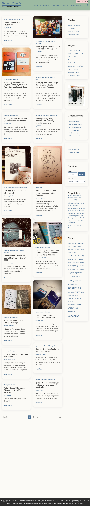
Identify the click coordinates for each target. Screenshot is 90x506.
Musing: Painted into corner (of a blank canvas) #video (15, 119)
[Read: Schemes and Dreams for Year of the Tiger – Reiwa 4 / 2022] (16, 232)
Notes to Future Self (10, 19)
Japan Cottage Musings (11, 115)
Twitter (78, 304)
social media (74, 287)
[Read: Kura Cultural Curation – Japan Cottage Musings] (47, 294)
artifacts (80, 243)
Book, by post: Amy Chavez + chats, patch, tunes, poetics (48, 48)
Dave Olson (74, 255)
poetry (71, 280)
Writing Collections (74, 50)
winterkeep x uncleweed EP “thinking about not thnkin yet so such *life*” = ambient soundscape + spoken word (76, 218)
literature (75, 269)
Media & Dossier (76, 5)
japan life (80, 266)
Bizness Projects (73, 72)
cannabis (73, 246)
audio (69, 246)
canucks (79, 246)
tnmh (77, 292)
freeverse (79, 259)
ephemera (71, 259)
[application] (50, 5)
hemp (73, 262)
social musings (71, 292)
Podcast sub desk (74, 152)
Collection (82, 249)
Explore (70, 171)
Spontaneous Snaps (42, 346)
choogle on (70, 249)
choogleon (76, 249)
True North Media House (74, 299)
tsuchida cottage (71, 304)
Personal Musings (41, 77)
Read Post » (8, 40)
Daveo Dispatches (74, 25)
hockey (82, 262)
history (77, 262)
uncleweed (73, 308)
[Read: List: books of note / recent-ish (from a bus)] (16, 165)
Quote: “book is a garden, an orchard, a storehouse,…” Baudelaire (47, 385)
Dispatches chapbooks (41, 5)
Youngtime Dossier (9, 384)
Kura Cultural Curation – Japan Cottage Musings (45, 316)
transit (82, 292)
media (82, 269)
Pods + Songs (72, 60)
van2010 (71, 312)
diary (82, 256)
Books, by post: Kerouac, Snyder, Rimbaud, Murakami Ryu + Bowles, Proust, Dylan (16, 85)
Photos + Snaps (73, 63)
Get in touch (70, 503)
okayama (71, 273)
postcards (78, 280)
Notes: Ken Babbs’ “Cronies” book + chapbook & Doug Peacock (47, 193)
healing (69, 262)
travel (76, 295)
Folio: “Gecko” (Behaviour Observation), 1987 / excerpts (14, 390)
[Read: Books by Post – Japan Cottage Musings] (16, 299)
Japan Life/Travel (73, 34)
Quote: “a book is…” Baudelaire (12, 24)
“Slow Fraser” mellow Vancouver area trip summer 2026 (75, 198)
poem (78, 276)
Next (59, 417)
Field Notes (71, 28)
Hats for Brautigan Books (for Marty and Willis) (48, 350)
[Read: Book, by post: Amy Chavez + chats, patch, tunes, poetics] (47, 27)
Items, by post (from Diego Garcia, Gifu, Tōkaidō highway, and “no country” (47, 85)
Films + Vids (72, 56)
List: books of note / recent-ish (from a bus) (15, 192)
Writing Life (19, 19)
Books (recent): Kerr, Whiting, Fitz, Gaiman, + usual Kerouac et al (45, 121)
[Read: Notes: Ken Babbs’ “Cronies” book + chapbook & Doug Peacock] (47, 165)
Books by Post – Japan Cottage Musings (13, 322)
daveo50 (74, 252)
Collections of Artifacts (42, 41)
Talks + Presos (73, 69)
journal (69, 269)
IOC (69, 266)
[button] (87, 5)
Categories (71, 179)
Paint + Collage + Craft (75, 53)
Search (81, 174)
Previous (5, 417)
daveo (69, 252)
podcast (71, 276)
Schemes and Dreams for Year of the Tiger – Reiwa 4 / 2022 (15, 258)
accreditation (71, 243)
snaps (76, 284)
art (76, 243)
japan (74, 266)
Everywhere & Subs (59, 5)
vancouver (74, 315)
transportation (71, 295)
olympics (78, 272)
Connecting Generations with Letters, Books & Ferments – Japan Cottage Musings (48, 252)
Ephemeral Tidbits (74, 75)
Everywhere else (73, 149)
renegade (71, 284)
